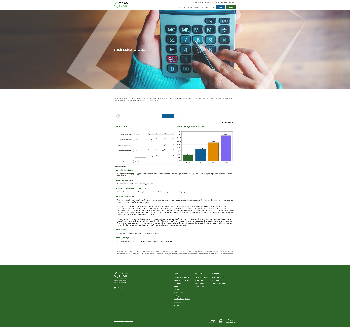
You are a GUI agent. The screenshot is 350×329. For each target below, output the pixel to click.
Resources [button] (204, 7)
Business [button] (190, 7)
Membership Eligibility (181, 299)
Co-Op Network (179, 293)
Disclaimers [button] (216, 273)
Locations (224, 2)
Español (176, 305)
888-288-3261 (122, 283)
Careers (176, 289)
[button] (145, 126)
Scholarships (199, 280)
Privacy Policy (217, 280)
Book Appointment (198, 2)
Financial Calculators (181, 280)
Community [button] (199, 273)
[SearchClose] (213, 7)
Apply (222, 7)
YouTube (118, 288)
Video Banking (209, 2)
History (176, 296)
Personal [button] (182, 7)
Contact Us (232, 2)
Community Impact (201, 277)
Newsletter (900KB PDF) (182, 277)
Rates (217, 2)
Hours (176, 286)
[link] (231, 321)
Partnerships (178, 302)
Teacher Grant (200, 286)
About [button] (176, 273)
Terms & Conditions (119, 321)
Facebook (115, 288)
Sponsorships (199, 283)
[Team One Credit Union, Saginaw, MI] (122, 5)
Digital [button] (197, 7)
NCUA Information (218, 277)
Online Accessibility (219, 283)
